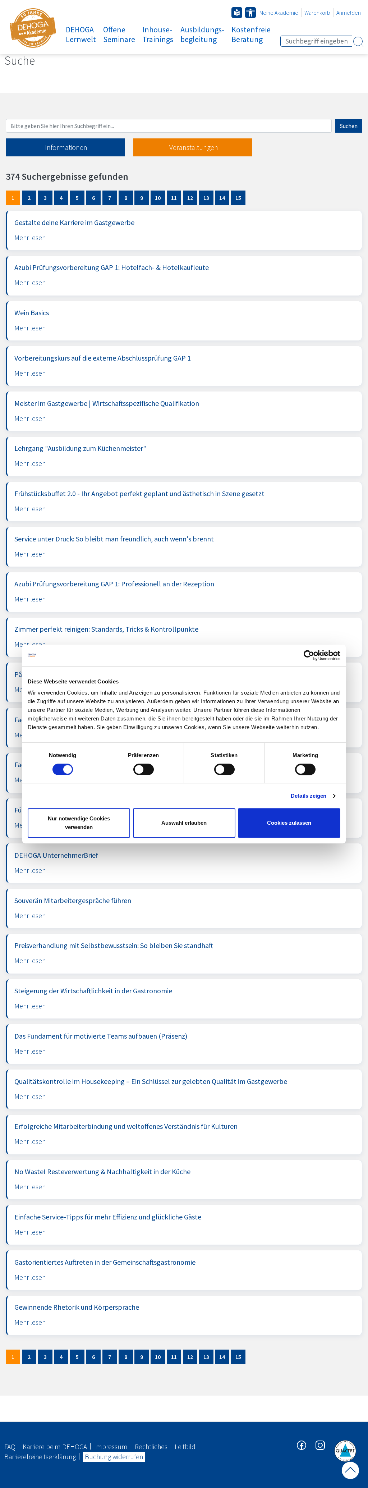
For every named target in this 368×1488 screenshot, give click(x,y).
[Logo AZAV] (345, 1450)
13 (206, 197)
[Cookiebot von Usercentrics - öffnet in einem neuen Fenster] (308, 655)
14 (222, 197)
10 (158, 197)
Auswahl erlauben (184, 823)
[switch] (143, 769)
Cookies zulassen (289, 823)
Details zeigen (308, 796)
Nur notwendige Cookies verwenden (79, 822)
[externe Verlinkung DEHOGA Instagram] (320, 1445)
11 (174, 197)
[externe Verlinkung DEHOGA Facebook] (302, 1445)
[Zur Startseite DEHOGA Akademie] (33, 28)
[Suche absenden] (358, 41)
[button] (250, 12)
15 (238, 197)
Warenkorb (317, 12)
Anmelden (348, 12)
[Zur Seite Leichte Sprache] (237, 12)
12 (190, 197)
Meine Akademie (278, 12)
